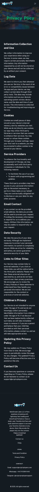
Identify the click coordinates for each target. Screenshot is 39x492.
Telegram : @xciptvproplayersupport (19, 476)
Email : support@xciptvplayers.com (19, 467)
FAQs (19, 443)
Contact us (19, 439)
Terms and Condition (19, 453)
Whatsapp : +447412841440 (19, 471)
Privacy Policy (19, 457)
